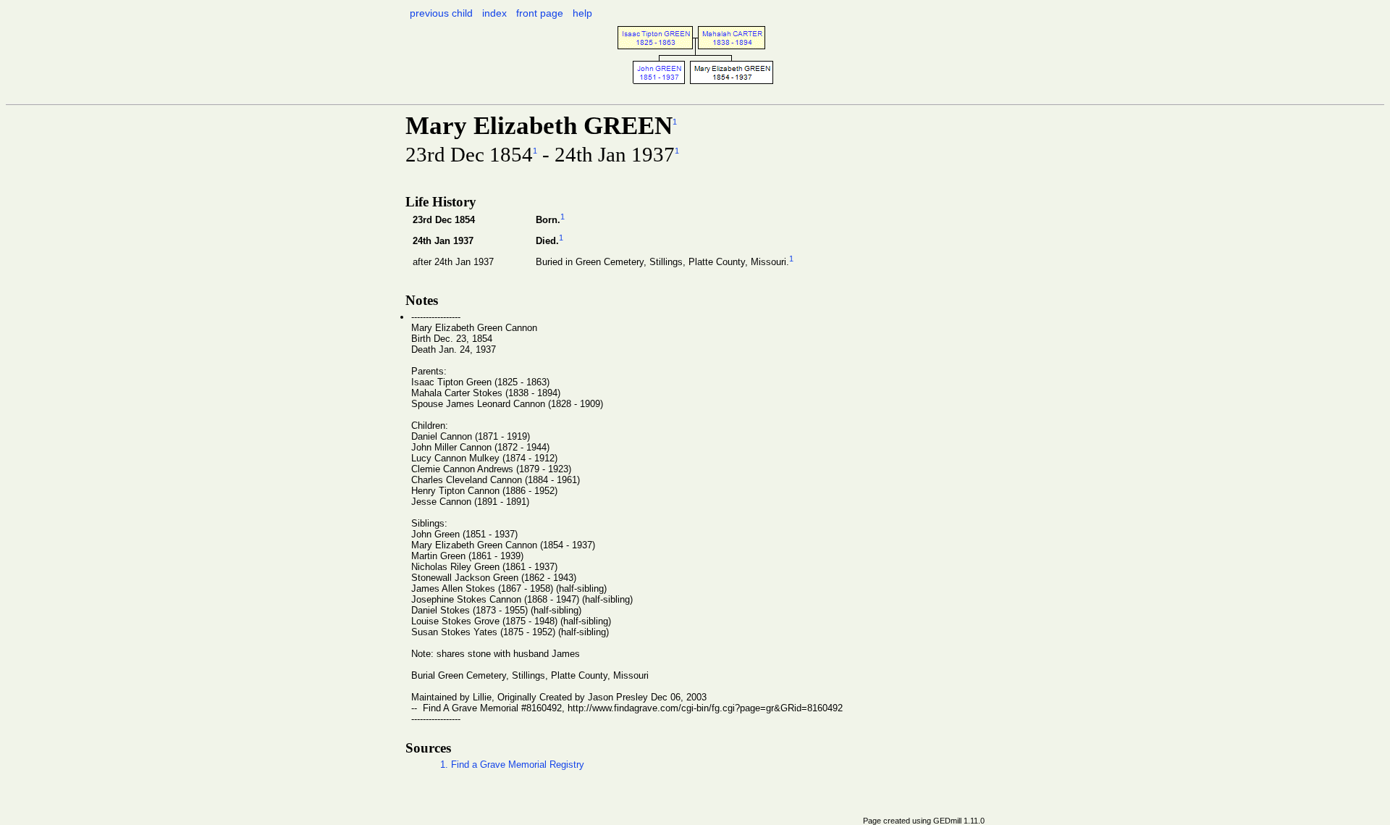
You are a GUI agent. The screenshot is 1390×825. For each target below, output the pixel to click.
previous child (441, 13)
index (494, 13)
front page (539, 13)
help (582, 13)
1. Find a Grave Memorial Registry (512, 764)
